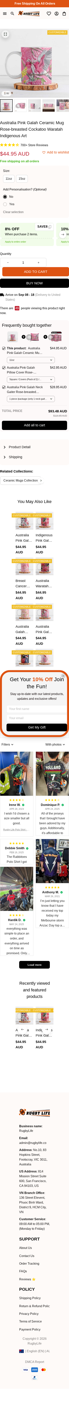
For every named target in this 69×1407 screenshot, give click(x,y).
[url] (32, 1143)
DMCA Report (34, 1362)
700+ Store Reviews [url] (34, 145)
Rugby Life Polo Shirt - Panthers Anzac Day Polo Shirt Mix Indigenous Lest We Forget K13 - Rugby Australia (16, 830)
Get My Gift (37, 727)
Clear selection (13, 212)
